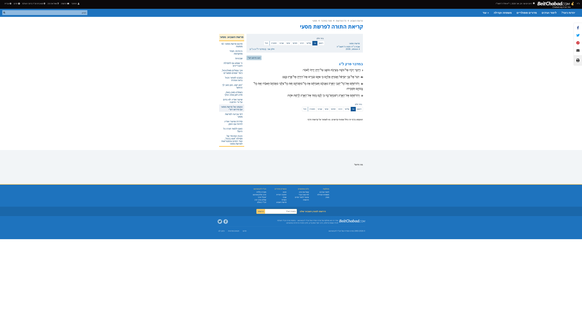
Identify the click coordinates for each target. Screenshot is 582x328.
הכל (266, 43)
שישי (288, 43)
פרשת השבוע (356, 20)
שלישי (308, 43)
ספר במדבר (326, 20)
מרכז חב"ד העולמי (283, 220)
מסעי (314, 20)
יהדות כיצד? (568, 13)
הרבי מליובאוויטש (259, 195)
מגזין (327, 197)
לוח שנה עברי (304, 195)
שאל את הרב (52, 3)
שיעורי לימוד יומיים (302, 197)
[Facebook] (225, 221)
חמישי (295, 43)
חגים (285, 192)
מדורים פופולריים (527, 13)
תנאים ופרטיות (233, 231)
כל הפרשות (341, 20)
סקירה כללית (261, 192)
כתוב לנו (221, 231)
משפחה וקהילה (503, 13)
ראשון (321, 43)
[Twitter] (220, 221)
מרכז (352, 231)
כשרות (284, 200)
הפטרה (274, 43)
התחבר (74, 3)
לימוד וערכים (549, 13)
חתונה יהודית (281, 195)
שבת (285, 197)
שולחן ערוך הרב (260, 200)
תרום (15, 3)
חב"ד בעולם (261, 202)
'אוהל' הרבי (262, 197)
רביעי (302, 43)
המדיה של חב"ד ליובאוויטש (339, 231)
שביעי (281, 43)
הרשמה (306, 200)
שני (315, 43)
